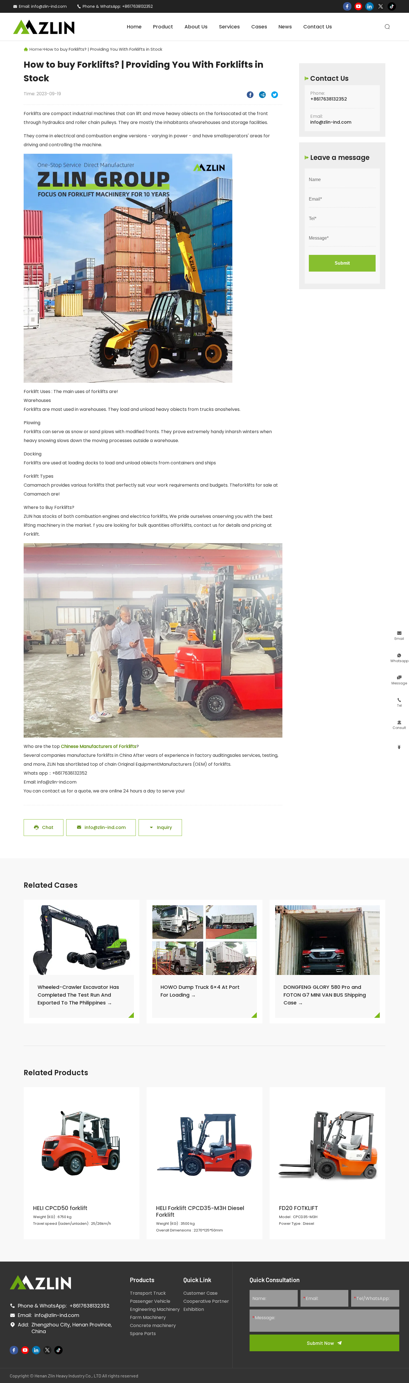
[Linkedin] (369, 6)
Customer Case (200, 1293)
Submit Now (320, 1343)
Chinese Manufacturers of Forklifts (98, 746)
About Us (196, 26)
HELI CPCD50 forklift (61, 1208)
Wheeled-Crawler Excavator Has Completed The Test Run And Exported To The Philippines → (78, 995)
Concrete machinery (153, 1325)
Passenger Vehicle (150, 1301)
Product (163, 26)
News (285, 26)
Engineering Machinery (155, 1309)
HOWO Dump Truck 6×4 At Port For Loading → (200, 991)
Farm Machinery (148, 1317)
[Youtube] (358, 6)
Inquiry (160, 827)
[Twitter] (380, 6)
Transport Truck (148, 1293)
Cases (259, 26)
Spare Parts (143, 1333)
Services (229, 26)
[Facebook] (347, 6)
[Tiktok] (392, 6)
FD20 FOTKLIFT (298, 1208)
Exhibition (193, 1309)
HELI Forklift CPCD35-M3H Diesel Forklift (200, 1211)
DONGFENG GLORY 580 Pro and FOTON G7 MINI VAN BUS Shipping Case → (325, 995)
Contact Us (317, 26)
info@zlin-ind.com (49, 6)
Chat (43, 827)
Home (134, 26)
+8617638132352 (137, 6)
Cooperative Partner (206, 1301)
